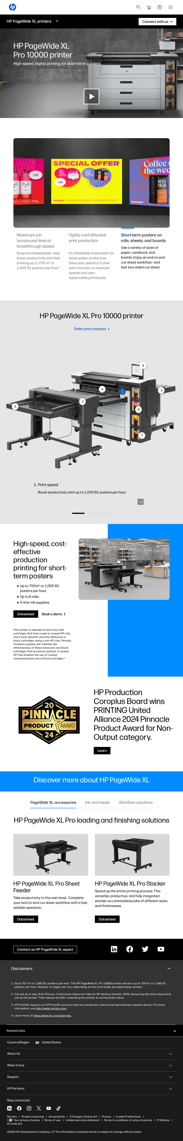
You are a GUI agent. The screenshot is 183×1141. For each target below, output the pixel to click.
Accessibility (57, 1116)
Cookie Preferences (128, 1116)
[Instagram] (29, 1108)
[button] (140, 501)
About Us (13, 1053)
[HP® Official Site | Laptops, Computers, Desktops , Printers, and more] (12, 7)
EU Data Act (14, 1123)
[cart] (149, 7)
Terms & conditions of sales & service (128, 1120)
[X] (39, 1108)
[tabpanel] (39, 259)
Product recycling (33, 1116)
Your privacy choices (27, 1120)
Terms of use (52, 1120)
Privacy (106, 1116)
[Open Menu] (170, 7)
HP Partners (16, 1088)
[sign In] (159, 7)
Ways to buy (15, 1065)
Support (13, 1077)
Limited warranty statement (82, 1120)
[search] (138, 7)
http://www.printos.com (51, 1008)
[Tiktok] (58, 1108)
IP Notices (163, 1120)
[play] (91, 96)
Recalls (12, 1116)
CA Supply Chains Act (83, 1116)
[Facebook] (19, 1108)
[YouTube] (48, 1108)
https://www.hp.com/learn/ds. (52, 1015)
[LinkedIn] (9, 1108)
